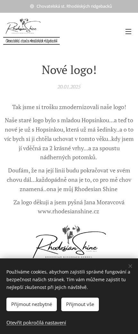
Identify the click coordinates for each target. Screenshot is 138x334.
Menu (128, 31)
